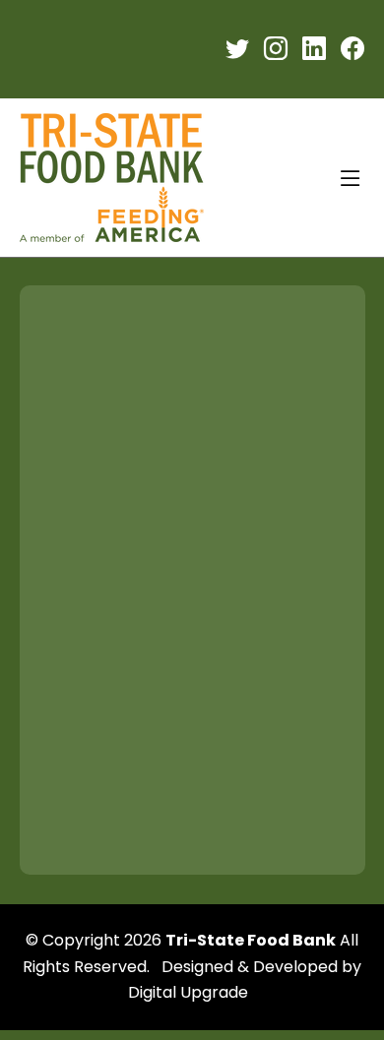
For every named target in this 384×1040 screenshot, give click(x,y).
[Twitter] (237, 49)
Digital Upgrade (188, 992)
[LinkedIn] (314, 49)
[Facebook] (352, 49)
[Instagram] (276, 49)
